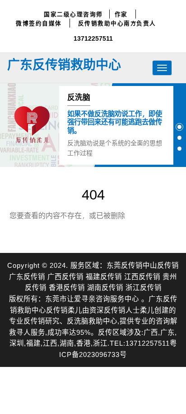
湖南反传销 (105, 287)
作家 (121, 14)
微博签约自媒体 (39, 23)
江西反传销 (142, 276)
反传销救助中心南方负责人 (117, 23)
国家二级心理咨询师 (73, 14)
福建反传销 (104, 276)
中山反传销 (161, 265)
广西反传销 (65, 276)
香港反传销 (67, 287)
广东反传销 (27, 276)
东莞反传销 (125, 265)
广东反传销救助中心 (64, 64)
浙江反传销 (144, 287)
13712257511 (93, 38)
